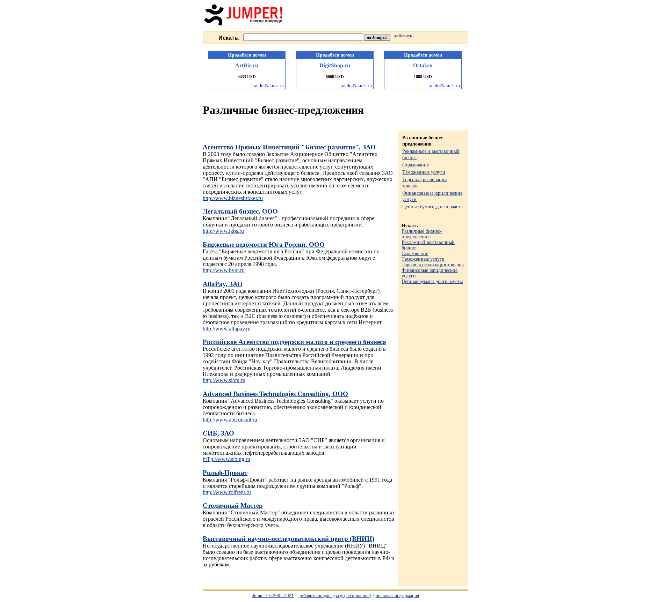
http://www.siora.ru (224, 380)
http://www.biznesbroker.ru (233, 198)
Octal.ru (423, 65)
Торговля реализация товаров (433, 264)
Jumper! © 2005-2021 (273, 595)
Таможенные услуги (423, 172)
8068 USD (335, 76)
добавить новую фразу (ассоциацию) (334, 595)
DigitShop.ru (334, 65)
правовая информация (397, 595)
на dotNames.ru (268, 85)
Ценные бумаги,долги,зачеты (432, 206)
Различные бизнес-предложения (422, 234)
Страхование (415, 165)
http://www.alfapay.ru (227, 329)
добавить (403, 36)
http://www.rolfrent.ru (227, 492)
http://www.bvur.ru (224, 270)
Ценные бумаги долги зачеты (432, 281)
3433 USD (247, 76)
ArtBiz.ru (246, 65)
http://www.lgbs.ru (223, 231)
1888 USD (423, 76)
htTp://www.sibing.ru (226, 459)
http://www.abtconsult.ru (230, 420)
